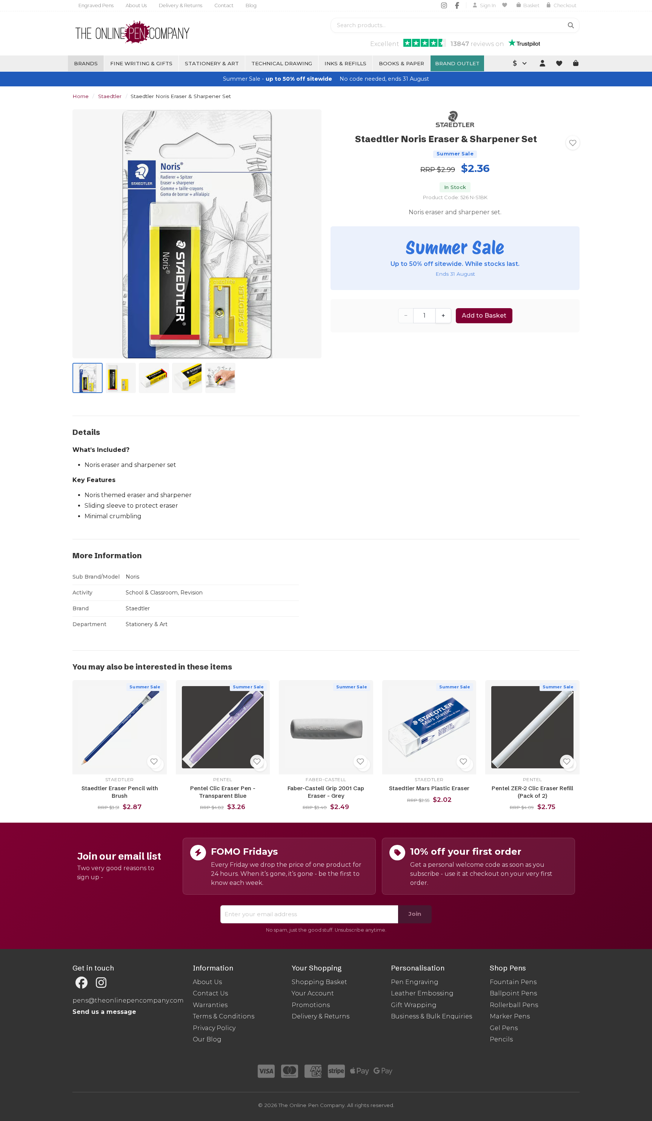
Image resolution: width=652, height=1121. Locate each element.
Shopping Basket (319, 982)
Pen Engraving (414, 982)
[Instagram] (444, 5)
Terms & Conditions (223, 1016)
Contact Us (210, 993)
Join (415, 913)
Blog (251, 5)
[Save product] (573, 143)
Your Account (313, 993)
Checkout (565, 5)
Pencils (501, 1039)
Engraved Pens (96, 5)
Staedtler (109, 96)
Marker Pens (510, 1016)
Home (80, 96)
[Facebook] (457, 5)
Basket (531, 5)
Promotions (311, 1005)
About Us (136, 5)
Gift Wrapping (414, 1005)
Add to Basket (484, 315)
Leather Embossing (422, 993)
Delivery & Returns (180, 5)
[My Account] (542, 63)
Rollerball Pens (514, 1005)
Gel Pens (504, 1028)
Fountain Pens (513, 982)
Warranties (210, 1005)
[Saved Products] (506, 5)
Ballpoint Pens (513, 993)
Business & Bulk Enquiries (431, 1016)
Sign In (488, 5)
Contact (224, 5)
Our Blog (207, 1039)
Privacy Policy (214, 1028)
